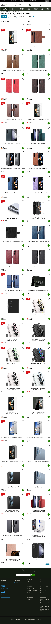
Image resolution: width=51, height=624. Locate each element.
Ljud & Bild (42, 9)
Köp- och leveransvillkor (4, 585)
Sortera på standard (6, 21)
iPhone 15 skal (43, 592)
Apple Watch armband (32, 590)
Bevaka (22, 538)
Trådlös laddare (30, 594)
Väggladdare (30, 597)
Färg (2, 24)
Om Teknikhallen (18, 582)
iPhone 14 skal (43, 594)
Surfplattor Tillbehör (22, 9)
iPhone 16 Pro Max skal (45, 584)
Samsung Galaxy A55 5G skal (44, 610)
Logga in (47, 1)
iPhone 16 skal (43, 588)
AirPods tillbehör (30, 588)
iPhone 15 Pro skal (44, 590)
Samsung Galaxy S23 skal (44, 607)
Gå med (33, 574)
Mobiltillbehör (16, 9)
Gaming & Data (47, 9)
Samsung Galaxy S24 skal (44, 603)
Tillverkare (28, 24)
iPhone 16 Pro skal (44, 586)
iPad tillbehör (30, 592)
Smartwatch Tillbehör (36, 9)
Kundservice (40, 1)
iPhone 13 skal (43, 597)
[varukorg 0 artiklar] (46, 4)
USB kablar (29, 599)
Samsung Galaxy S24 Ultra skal (44, 600)
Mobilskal (29, 581)
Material (28, 21)
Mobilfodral (29, 584)
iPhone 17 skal (43, 581)
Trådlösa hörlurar (30, 586)
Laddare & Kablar (29, 9)
